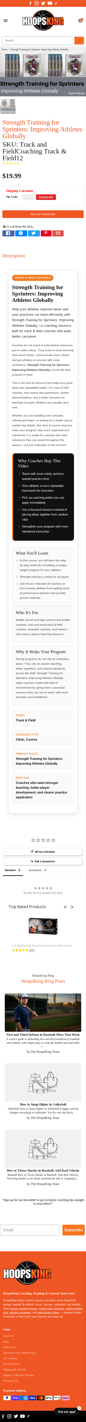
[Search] (79, 40)
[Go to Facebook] (30, 3)
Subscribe (73, 1230)
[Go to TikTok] (56, 3)
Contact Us (9, 1347)
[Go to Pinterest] (46, 233)
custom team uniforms (51, 1308)
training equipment (20, 1312)
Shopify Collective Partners (18, 1375)
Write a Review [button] (45, 851)
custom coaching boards (23, 1308)
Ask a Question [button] (45, 861)
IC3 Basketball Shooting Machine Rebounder (42, 945)
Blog (6, 1341)
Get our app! (67, 1411)
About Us (8, 1335)
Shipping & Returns (14, 1369)
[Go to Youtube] (49, 3)
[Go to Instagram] (36, 3)
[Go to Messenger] (21, 233)
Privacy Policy (11, 1364)
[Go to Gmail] (58, 233)
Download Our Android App (19, 1352)
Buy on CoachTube (43, 214)
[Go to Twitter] (43, 3)
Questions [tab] (35, 870)
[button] (66, 907)
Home (4, 49)
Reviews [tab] (10, 870)
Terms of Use (10, 1380)
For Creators (10, 1358)
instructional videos (48, 1312)
